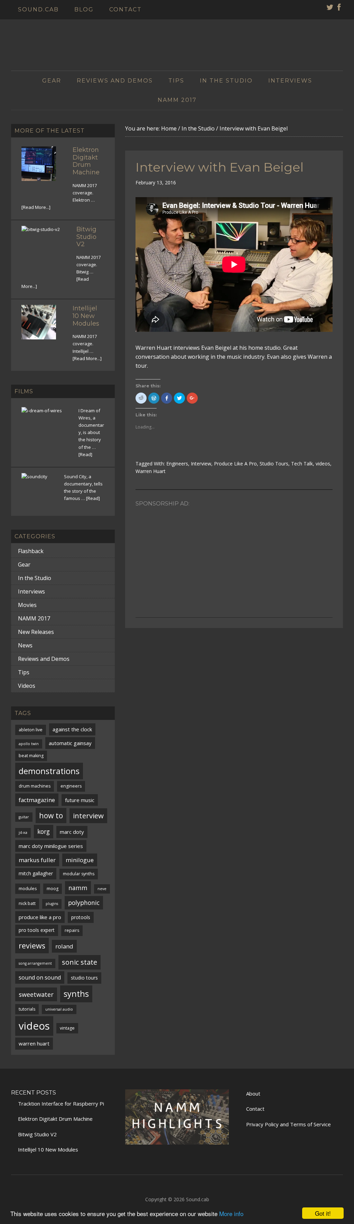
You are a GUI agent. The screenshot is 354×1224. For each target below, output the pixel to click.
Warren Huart (151, 471)
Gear (24, 564)
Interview (201, 463)
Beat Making (31, 756)
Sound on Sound (40, 977)
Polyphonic (84, 902)
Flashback (31, 551)
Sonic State (79, 962)
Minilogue (80, 860)
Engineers (177, 463)
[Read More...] (35, 207)
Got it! (323, 1213)
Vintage (67, 1028)
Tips (23, 672)
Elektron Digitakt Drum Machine (86, 161)
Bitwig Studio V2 (86, 236)
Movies (27, 605)
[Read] (85, 454)
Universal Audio (59, 1009)
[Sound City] (38, 490)
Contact (255, 1108)
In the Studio (34, 578)
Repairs (72, 930)
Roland (64, 946)
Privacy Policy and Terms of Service (288, 1124)
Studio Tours (274, 463)
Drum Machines (34, 786)
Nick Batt (27, 903)
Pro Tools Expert (37, 930)
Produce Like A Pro (235, 463)
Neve (101, 888)
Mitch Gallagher (36, 873)
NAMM (77, 888)
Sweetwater (36, 994)
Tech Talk (302, 463)
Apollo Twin (29, 743)
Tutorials (27, 1009)
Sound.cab (197, 1199)
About (253, 1093)
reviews (32, 946)
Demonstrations (49, 771)
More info (231, 1213)
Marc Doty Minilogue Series (51, 845)
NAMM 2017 (34, 618)
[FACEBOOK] (339, 8)
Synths (76, 993)
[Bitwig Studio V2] (44, 249)
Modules (28, 889)
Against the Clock (72, 729)
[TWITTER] (330, 8)
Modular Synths (78, 874)
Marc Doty (72, 831)
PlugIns (52, 903)
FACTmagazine (37, 800)
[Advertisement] (234, 558)
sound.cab (177, 41)
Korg (43, 831)
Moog (52, 889)
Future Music (79, 800)
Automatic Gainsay (70, 743)
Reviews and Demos (43, 659)
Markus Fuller (37, 860)
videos (323, 463)
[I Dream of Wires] (45, 431)
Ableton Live (31, 730)
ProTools (80, 917)
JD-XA (23, 832)
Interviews (31, 591)
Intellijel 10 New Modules (86, 316)
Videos (26, 686)
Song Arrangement (35, 963)
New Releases (36, 632)
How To (51, 815)
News (25, 645)
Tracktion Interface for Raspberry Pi (61, 1103)
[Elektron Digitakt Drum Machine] (42, 167)
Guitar (24, 817)
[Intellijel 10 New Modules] (42, 326)
